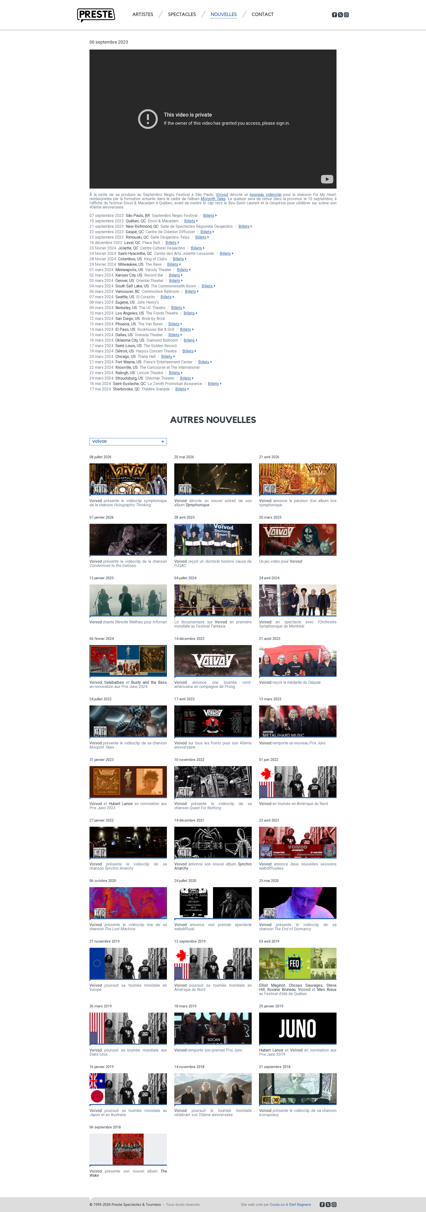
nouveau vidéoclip (266, 194)
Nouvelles (224, 14)
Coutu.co (277, 1204)
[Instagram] (346, 14)
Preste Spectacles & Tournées (136, 1204)
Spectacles (182, 14)
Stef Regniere (300, 1204)
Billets (208, 215)
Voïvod (222, 194)
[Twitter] (340, 14)
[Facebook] (334, 14)
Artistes (142, 14)
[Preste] (96, 15)
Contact (263, 14)
